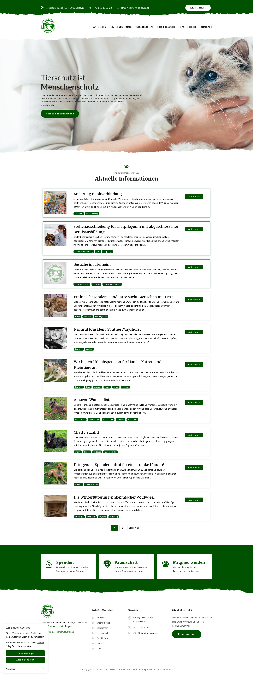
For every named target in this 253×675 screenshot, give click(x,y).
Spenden (65, 562)
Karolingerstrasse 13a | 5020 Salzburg (64, 7)
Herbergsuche (166, 27)
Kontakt (206, 27)
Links (98, 648)
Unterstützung (121, 27)
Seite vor (134, 527)
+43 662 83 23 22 (103, 7)
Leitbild (99, 643)
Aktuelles (99, 27)
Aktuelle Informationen (60, 113)
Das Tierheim (188, 27)
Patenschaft (126, 562)
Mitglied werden (189, 562)
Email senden (186, 634)
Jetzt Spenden (198, 7)
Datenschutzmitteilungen (60, 626)
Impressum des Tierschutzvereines (57, 631)
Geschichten (144, 27)
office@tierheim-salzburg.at (135, 7)
